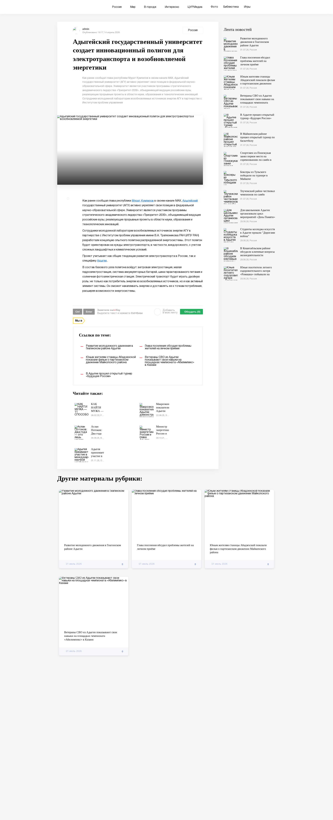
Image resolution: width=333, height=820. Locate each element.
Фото (214, 7)
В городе (150, 7)
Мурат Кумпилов (143, 201)
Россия (117, 7)
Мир (132, 7)
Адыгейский (190, 201)
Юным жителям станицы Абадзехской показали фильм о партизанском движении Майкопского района (238, 549)
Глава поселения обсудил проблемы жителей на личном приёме (165, 547)
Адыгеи (102, 261)
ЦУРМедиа (195, 7)
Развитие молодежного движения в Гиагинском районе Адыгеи (92, 547)
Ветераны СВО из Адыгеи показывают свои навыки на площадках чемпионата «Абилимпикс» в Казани (90, 636)
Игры (247, 7)
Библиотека (231, 7)
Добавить (170, 311)
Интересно (172, 7)
